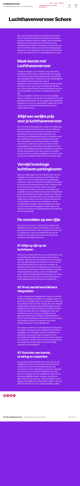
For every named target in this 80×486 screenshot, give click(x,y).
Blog (56, 3)
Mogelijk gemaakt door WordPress (35, 417)
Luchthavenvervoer (11, 4)
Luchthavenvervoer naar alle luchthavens (48, 6)
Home (51, 3)
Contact (61, 3)
